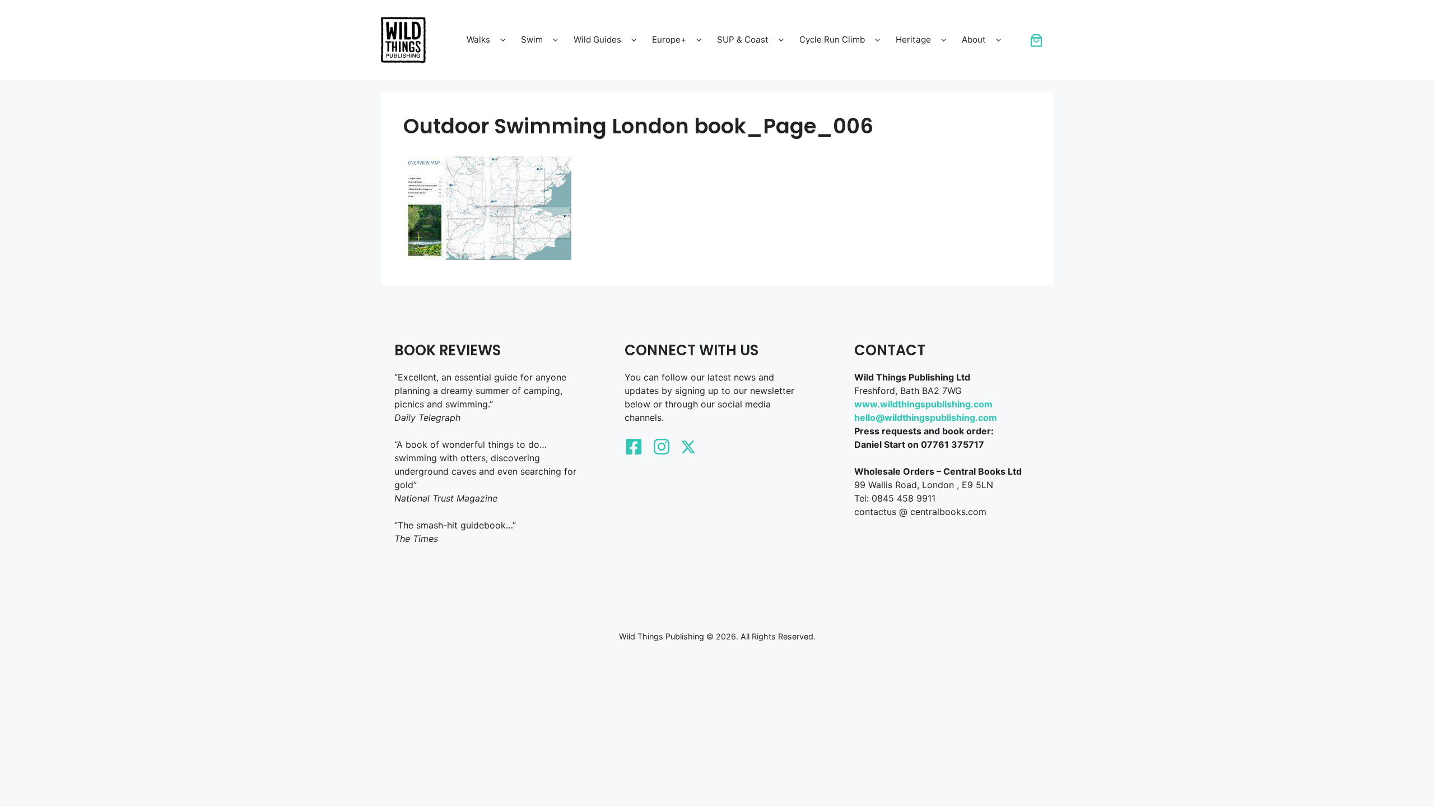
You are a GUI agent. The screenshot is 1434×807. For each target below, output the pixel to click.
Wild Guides (597, 39)
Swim (532, 39)
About (974, 39)
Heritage (913, 39)
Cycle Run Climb (832, 39)
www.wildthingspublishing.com (923, 404)
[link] (1036, 40)
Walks (478, 39)
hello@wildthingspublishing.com (925, 417)
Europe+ (669, 39)
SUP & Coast (743, 39)
